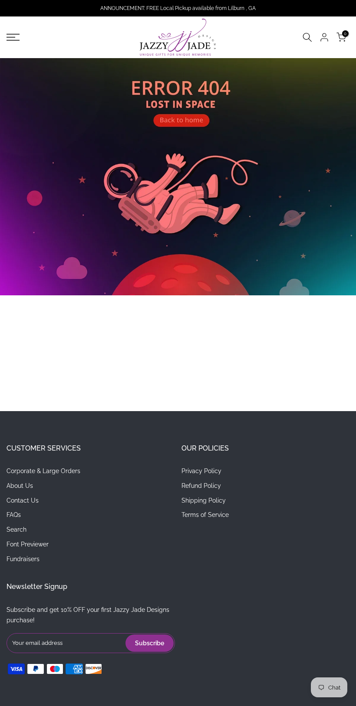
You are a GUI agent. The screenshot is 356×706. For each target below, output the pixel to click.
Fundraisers (23, 559)
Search (16, 529)
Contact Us (23, 500)
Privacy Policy (201, 470)
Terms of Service (205, 514)
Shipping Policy (203, 500)
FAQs (14, 514)
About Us (20, 485)
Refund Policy (201, 485)
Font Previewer (28, 544)
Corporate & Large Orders (43, 470)
